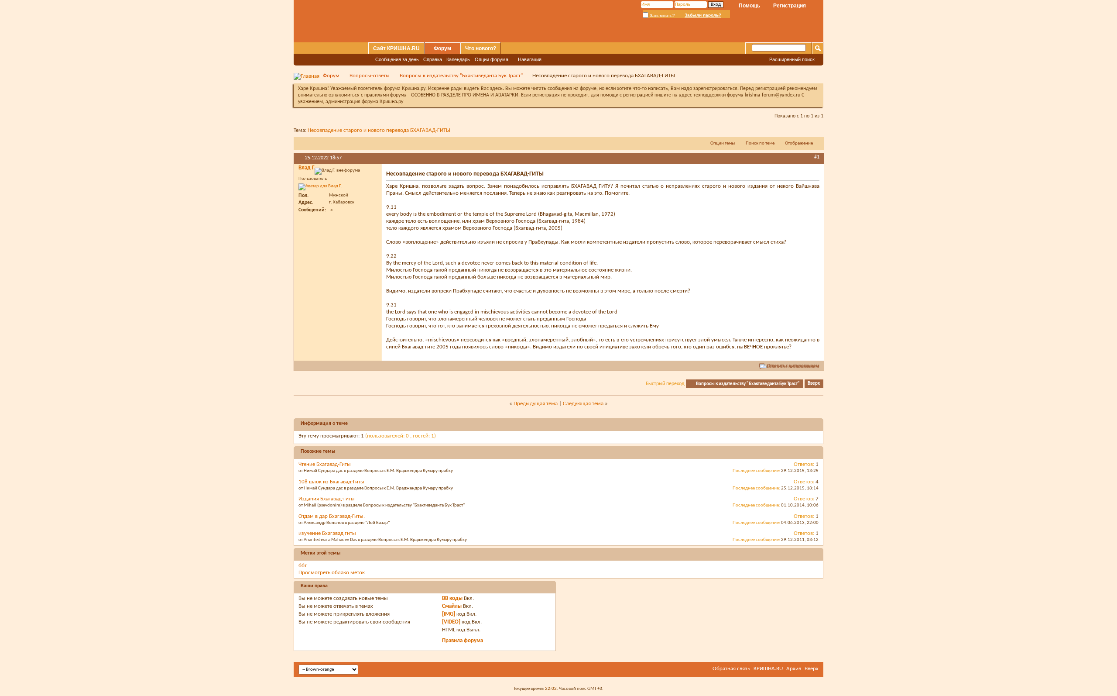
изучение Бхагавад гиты (327, 533)
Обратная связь (731, 669)
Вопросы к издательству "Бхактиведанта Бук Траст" (461, 76)
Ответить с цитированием (793, 366)
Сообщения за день (397, 59)
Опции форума (491, 59)
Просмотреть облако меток (331, 572)
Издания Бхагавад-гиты (326, 499)
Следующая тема (583, 404)
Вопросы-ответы (369, 76)
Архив (793, 669)
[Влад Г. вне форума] (320, 186)
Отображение (799, 143)
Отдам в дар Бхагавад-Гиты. (331, 516)
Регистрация (789, 6)
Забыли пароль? (703, 15)
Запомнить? (661, 15)
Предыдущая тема (536, 404)
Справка (432, 59)
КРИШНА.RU (768, 669)
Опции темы (722, 143)
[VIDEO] (451, 622)
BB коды (452, 598)
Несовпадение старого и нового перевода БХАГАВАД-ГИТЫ (379, 130)
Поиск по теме (760, 143)
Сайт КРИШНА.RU (396, 48)
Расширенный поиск (792, 59)
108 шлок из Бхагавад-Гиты (331, 482)
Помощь (749, 6)
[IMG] (448, 614)
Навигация (529, 59)
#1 (816, 157)
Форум (442, 48)
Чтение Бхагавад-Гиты (324, 464)
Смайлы (452, 606)
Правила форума (462, 641)
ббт (302, 566)
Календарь (458, 59)
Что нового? (480, 48)
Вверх (814, 384)
